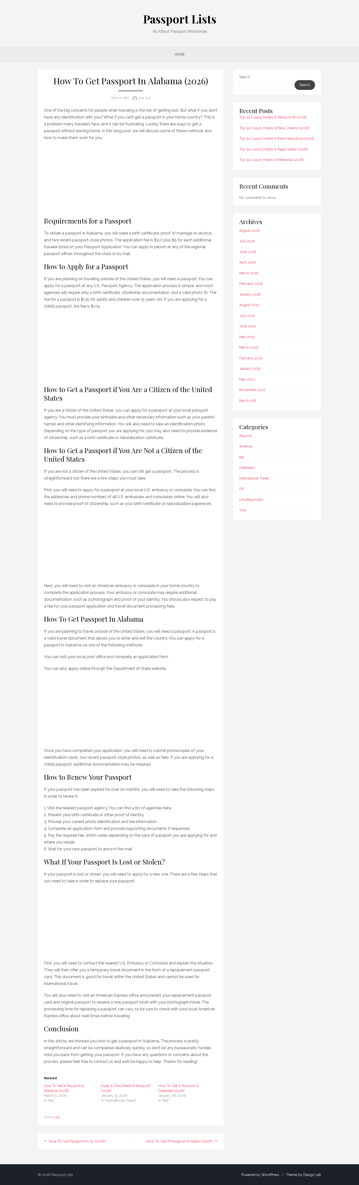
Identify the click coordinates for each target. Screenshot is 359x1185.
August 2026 (249, 231)
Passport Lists (179, 18)
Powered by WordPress (260, 1175)
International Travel (254, 478)
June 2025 (247, 326)
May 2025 (247, 337)
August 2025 (249, 305)
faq (58, 1117)
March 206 (247, 401)
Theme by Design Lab (303, 1175)
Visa (242, 510)
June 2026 (247, 252)
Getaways (247, 468)
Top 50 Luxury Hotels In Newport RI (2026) (273, 117)
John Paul (144, 98)
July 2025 (247, 316)
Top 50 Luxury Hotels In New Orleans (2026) (274, 128)
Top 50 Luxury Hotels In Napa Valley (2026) (273, 149)
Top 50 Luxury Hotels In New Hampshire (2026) (276, 138)
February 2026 (251, 284)
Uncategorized (251, 500)
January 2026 (250, 294)
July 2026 (247, 241)
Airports (245, 436)
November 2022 (252, 390)
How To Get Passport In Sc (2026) (77, 1141)
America (245, 446)
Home (180, 54)
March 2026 (248, 273)
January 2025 (249, 369)
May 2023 (247, 379)
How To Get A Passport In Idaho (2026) (179, 1141)
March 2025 (248, 347)
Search (244, 77)
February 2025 (250, 358)
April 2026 (247, 262)
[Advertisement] (130, 177)
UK (241, 489)
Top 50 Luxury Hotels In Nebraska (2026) (271, 160)
